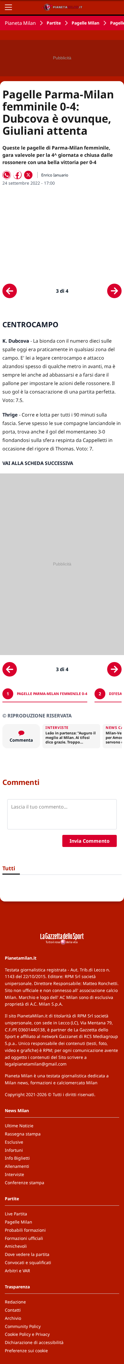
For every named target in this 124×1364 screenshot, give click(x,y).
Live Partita (16, 1214)
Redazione (15, 1302)
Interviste (14, 1174)
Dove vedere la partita (27, 1254)
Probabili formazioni (25, 1230)
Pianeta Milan (20, 23)
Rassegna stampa (23, 1134)
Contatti (13, 1310)
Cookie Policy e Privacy (27, 1334)
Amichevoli (16, 1246)
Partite (54, 23)
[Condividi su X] (28, 175)
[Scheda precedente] (9, 291)
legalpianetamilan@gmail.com (36, 1064)
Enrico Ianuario (54, 175)
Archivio (13, 1318)
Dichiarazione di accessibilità (34, 1342)
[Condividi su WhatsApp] (6, 175)
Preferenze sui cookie (26, 1350)
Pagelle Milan (85, 23)
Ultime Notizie (19, 1125)
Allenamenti (17, 1166)
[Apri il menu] (8, 7)
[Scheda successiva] (114, 291)
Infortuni (14, 1150)
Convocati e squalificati (28, 1262)
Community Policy (23, 1326)
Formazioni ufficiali (24, 1238)
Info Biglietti (17, 1158)
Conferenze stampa (24, 1182)
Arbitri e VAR (17, 1270)
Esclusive (14, 1142)
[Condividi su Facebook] (17, 175)
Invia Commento (90, 841)
